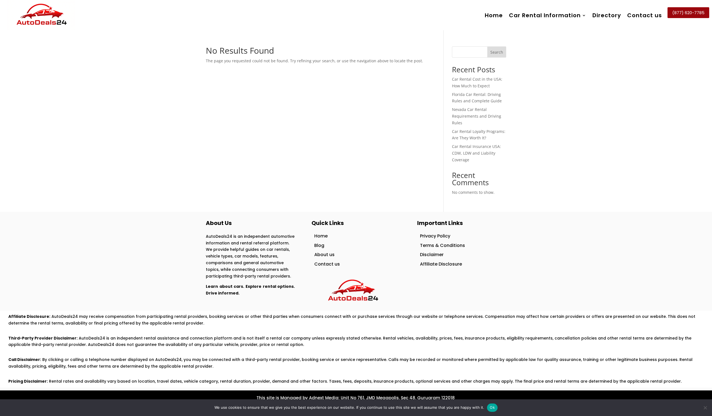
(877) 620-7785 (688, 13)
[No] (705, 407)
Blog (319, 245)
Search (496, 52)
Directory (606, 15)
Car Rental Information (545, 15)
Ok (492, 407)
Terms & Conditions (442, 245)
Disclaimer (432, 254)
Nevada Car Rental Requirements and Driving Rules (476, 116)
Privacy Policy (435, 236)
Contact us (644, 15)
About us (324, 254)
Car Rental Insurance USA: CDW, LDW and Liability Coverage (476, 153)
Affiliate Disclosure (441, 264)
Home (494, 15)
